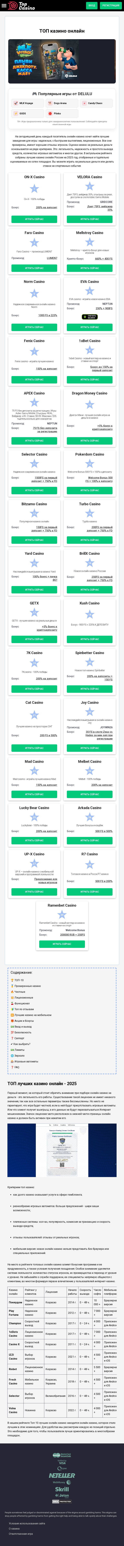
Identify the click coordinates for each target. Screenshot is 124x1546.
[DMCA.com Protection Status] (62, 1502)
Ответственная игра (21, 1533)
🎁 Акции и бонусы (22, 1020)
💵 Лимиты (18, 1049)
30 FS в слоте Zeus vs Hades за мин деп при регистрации (99, 735)
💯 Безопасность (21, 1032)
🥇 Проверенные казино (26, 986)
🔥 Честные (18, 991)
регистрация (111, 5)
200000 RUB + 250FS (72, 934)
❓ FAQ (15, 1067)
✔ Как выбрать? (20, 1044)
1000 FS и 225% (47, 315)
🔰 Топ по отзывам (22, 1009)
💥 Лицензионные (22, 997)
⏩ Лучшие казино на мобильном (31, 1015)
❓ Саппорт (17, 1038)
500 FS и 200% (104, 881)
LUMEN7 (52, 258)
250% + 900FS (104, 308)
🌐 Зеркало (18, 1055)
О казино (14, 1528)
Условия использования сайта (27, 1523)
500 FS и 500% (104, 831)
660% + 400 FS (104, 258)
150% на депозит (46, 368)
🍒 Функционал (20, 1003)
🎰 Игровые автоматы (24, 1061)
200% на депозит (46, 207)
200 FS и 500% (48, 735)
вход (92, 5)
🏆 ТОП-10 (17, 980)
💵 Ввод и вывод (21, 1026)
